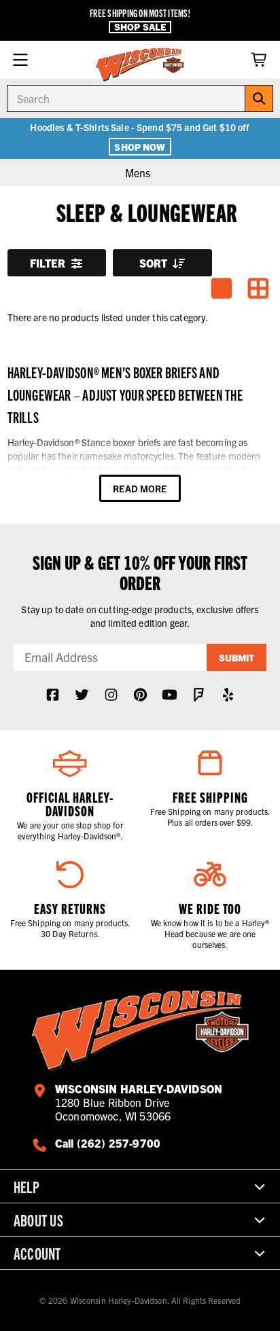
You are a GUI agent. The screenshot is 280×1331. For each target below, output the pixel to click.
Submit (236, 657)
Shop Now (139, 147)
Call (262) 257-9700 (107, 1143)
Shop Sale (140, 27)
